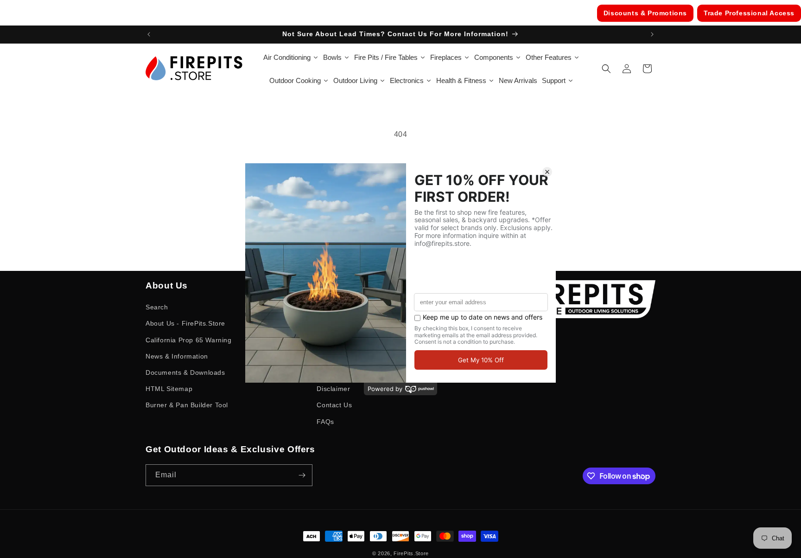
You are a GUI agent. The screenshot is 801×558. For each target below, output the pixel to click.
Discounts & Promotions (645, 13)
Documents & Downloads (185, 372)
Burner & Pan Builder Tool (187, 405)
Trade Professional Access (749, 13)
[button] (606, 68)
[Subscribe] (302, 475)
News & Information (177, 356)
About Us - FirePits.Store (185, 323)
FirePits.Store (411, 553)
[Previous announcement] (149, 34)
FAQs (325, 421)
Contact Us (334, 405)
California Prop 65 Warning (189, 340)
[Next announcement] (652, 34)
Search (157, 307)
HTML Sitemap (169, 388)
